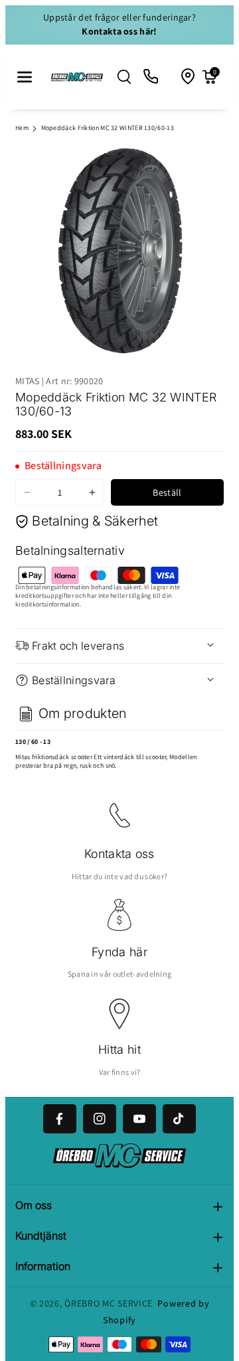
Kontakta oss (119, 854)
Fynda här (119, 952)
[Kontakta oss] (151, 77)
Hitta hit (119, 1049)
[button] (24, 77)
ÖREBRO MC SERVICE (108, 1303)
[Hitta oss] (188, 77)
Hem (22, 127)
